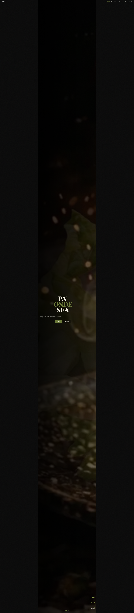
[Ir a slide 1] (62, 610)
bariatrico (125, 1)
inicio (108, 1)
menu (112, 1)
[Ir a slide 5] (70, 610)
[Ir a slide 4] (68, 610)
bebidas (120, 1)
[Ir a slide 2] (64, 610)
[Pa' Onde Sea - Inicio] (3, 2)
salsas (115, 1)
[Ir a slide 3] (66, 610)
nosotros (130, 1)
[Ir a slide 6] (71, 610)
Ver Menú (59, 321)
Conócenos (67, 321)
